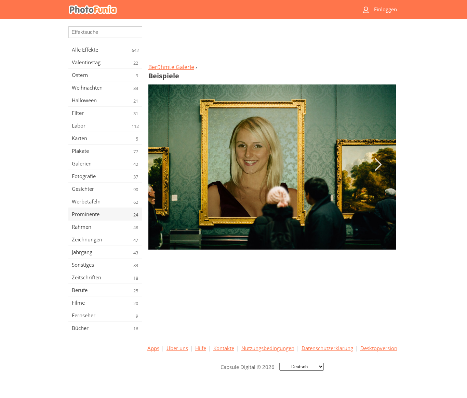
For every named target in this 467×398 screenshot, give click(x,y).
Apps (153, 348)
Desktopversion (378, 348)
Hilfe (200, 348)
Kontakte (223, 348)
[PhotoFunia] (207, 9)
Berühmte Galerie (171, 67)
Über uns (177, 348)
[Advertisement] (272, 43)
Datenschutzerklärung (327, 348)
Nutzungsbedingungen (267, 348)
